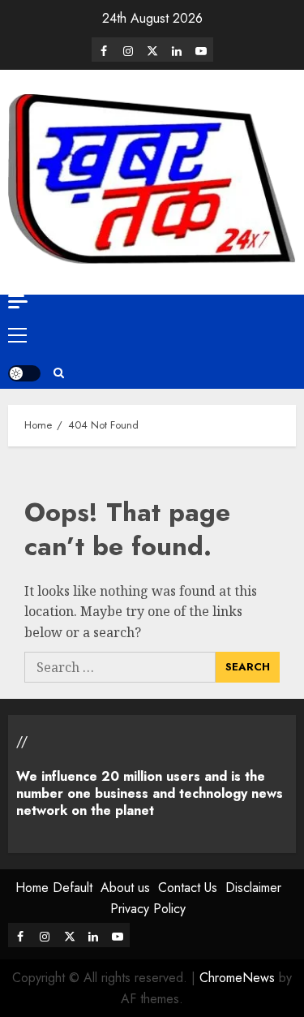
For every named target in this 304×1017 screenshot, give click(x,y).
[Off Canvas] (18, 301)
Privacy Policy (148, 908)
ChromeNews (237, 977)
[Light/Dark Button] (24, 373)
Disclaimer (253, 887)
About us (125, 887)
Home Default (53, 887)
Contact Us (187, 887)
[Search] (59, 373)
